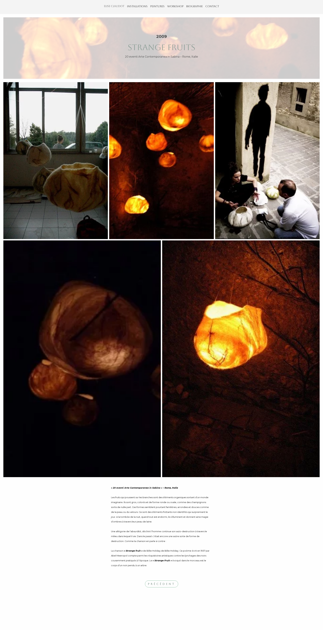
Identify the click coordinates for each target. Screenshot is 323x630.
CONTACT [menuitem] (212, 6)
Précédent (161, 584)
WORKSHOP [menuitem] (175, 6)
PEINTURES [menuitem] (157, 6)
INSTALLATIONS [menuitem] (137, 6)
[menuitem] (114, 7)
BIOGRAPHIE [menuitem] (194, 6)
